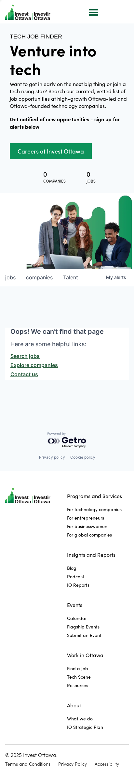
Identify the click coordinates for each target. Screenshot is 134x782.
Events (74, 604)
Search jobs (25, 356)
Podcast (75, 576)
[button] (93, 12)
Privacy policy (52, 457)
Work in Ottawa (85, 655)
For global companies (89, 535)
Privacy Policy (72, 764)
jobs (10, 277)
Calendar (77, 618)
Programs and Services (94, 496)
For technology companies (94, 509)
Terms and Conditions (27, 764)
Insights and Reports (91, 554)
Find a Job (77, 668)
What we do (80, 719)
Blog (71, 568)
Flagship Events (83, 627)
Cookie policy (82, 457)
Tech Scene (79, 677)
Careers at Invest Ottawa (51, 151)
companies (39, 277)
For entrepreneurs (85, 518)
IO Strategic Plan (85, 727)
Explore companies (34, 365)
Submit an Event (84, 635)
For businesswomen (87, 526)
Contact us (24, 374)
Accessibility (107, 764)
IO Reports (78, 585)
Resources (77, 685)
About (74, 705)
